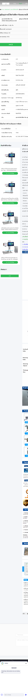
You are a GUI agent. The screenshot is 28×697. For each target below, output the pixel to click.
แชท (10, 44)
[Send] (26, 694)
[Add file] (2, 694)
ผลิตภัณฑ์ (7, 9)
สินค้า (20, 3)
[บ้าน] (5, 3)
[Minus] (26, 663)
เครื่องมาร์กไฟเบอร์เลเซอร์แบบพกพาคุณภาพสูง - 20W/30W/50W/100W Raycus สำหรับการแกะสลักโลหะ (9, 170)
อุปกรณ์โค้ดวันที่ (14, 9)
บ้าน (14, 3)
